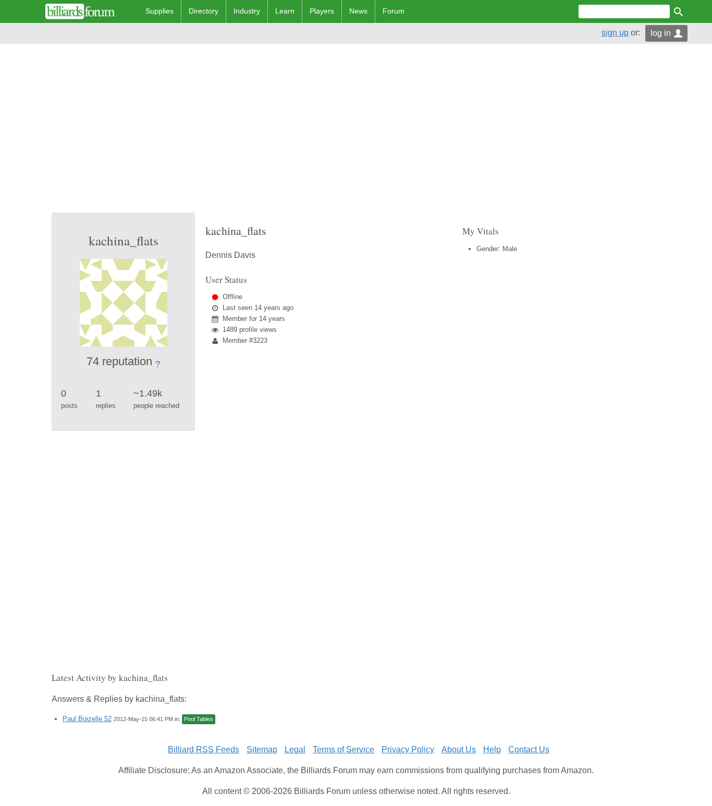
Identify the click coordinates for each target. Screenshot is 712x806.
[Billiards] (80, 11)
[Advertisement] (356, 134)
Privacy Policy (408, 749)
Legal (295, 749)
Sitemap (262, 749)
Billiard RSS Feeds (203, 749)
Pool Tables (198, 719)
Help (492, 749)
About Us (458, 749)
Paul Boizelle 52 (87, 719)
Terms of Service (343, 749)
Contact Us (528, 749)
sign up (615, 32)
